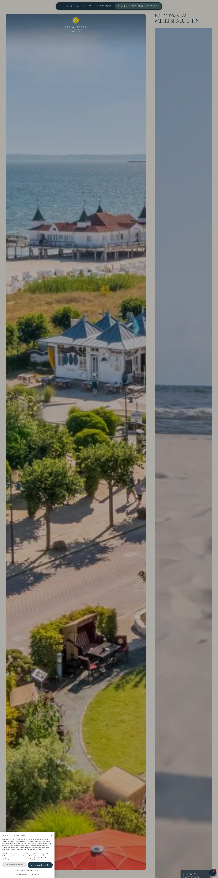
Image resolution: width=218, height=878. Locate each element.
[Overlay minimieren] (51, 835)
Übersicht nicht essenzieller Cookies (27, 871)
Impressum (35, 874)
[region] (27, 849)
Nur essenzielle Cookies (14, 864)
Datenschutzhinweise (22, 874)
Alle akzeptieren (38, 865)
